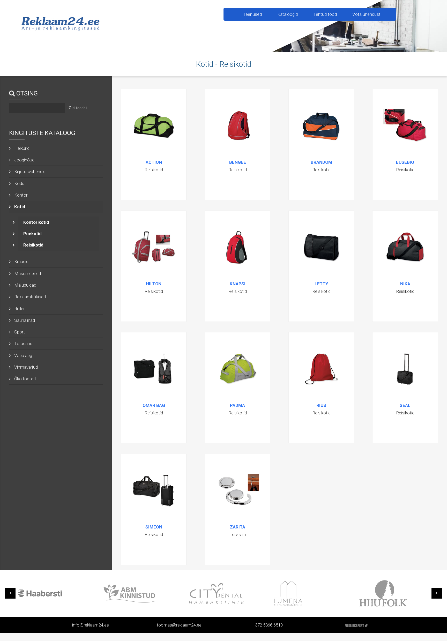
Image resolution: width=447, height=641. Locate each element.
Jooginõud (24, 159)
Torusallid (23, 343)
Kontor (20, 195)
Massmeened (27, 273)
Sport (19, 331)
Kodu (19, 183)
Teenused (252, 14)
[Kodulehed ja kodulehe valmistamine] (356, 625)
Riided (20, 308)
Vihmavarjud (26, 367)
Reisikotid (33, 245)
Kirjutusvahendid (30, 171)
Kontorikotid (36, 222)
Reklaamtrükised (30, 296)
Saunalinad (24, 320)
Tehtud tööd (325, 14)
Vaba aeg (23, 355)
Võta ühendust (366, 14)
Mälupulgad (25, 285)
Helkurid (21, 148)
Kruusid (21, 261)
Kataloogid (287, 14)
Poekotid (32, 233)
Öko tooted (25, 378)
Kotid (19, 206)
